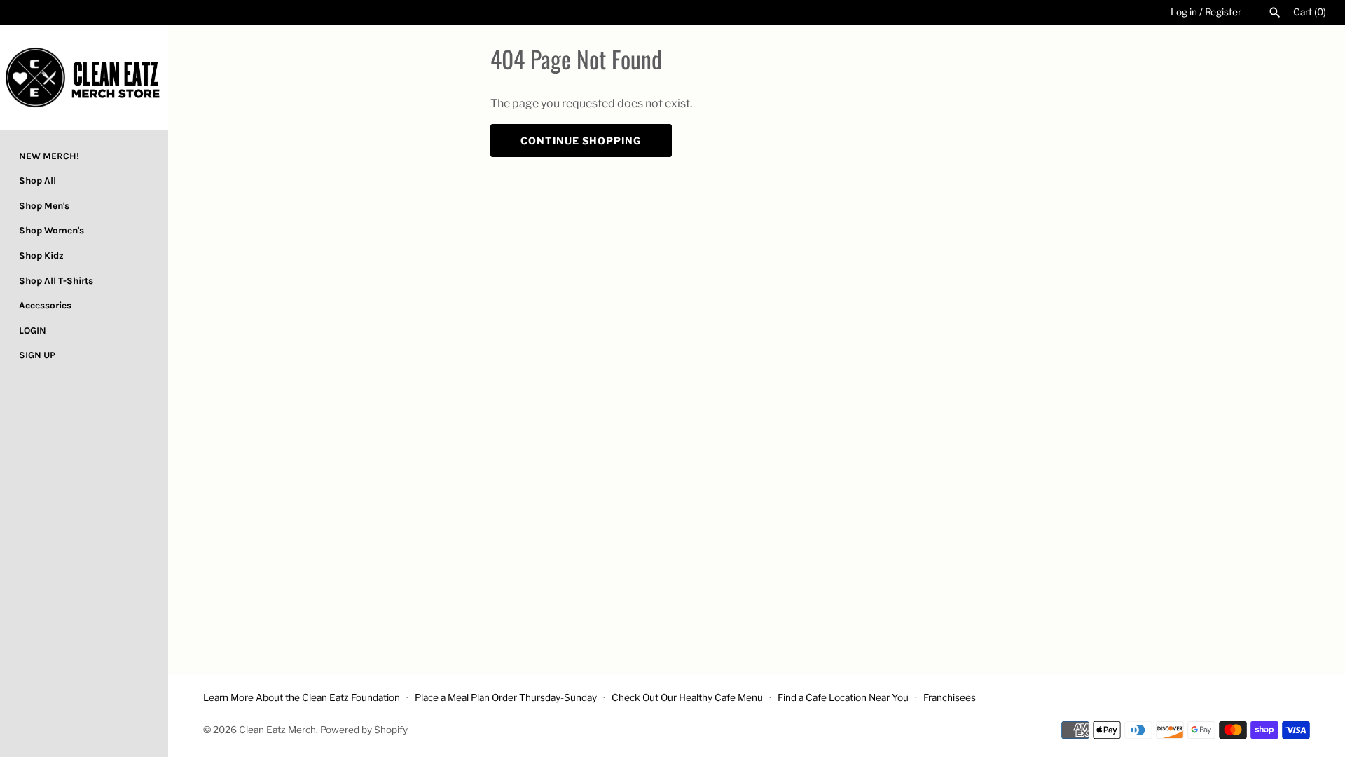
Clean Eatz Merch (277, 729)
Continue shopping (581, 140)
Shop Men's (44, 205)
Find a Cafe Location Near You (843, 697)
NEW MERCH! (49, 156)
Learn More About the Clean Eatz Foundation (301, 697)
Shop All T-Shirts (56, 280)
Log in (1184, 12)
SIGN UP (37, 355)
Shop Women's (51, 230)
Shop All (37, 180)
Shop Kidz (41, 255)
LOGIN (32, 330)
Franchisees (949, 697)
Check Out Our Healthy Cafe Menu (687, 697)
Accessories (45, 305)
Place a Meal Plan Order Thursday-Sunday (506, 697)
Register (1223, 12)
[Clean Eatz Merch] (84, 77)
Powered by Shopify (364, 729)
